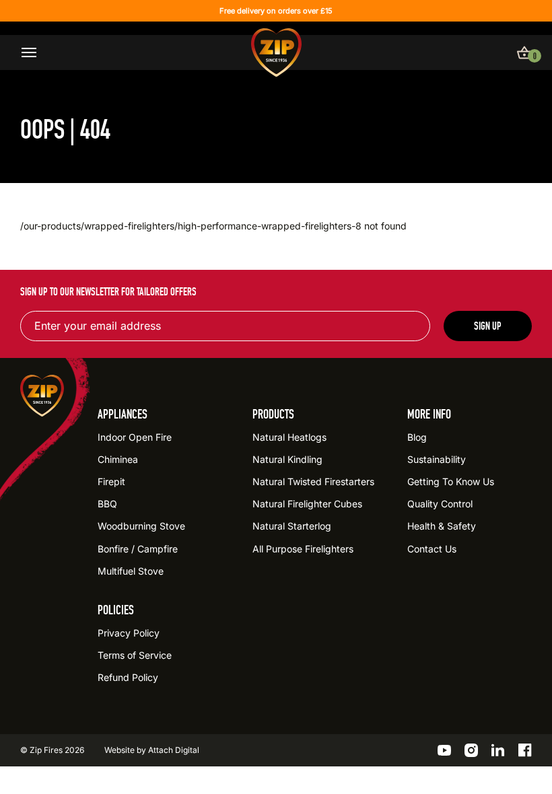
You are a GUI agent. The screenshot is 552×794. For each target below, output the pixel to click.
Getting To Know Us (450, 481)
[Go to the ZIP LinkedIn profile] (498, 750)
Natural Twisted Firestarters (313, 481)
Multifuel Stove (131, 571)
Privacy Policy (129, 633)
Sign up (488, 326)
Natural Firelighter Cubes (307, 503)
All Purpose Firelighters (302, 548)
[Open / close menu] (29, 52)
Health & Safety (441, 526)
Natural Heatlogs (289, 437)
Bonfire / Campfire (138, 548)
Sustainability (436, 459)
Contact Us (431, 548)
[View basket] (524, 52)
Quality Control (440, 503)
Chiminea (118, 459)
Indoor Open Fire (135, 437)
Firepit (111, 481)
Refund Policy (128, 677)
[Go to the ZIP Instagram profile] (471, 750)
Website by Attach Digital (151, 750)
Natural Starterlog (291, 526)
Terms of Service (135, 655)
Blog (417, 437)
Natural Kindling (287, 459)
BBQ (107, 503)
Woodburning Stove (141, 526)
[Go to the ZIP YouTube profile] (444, 750)
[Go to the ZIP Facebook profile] (525, 750)
